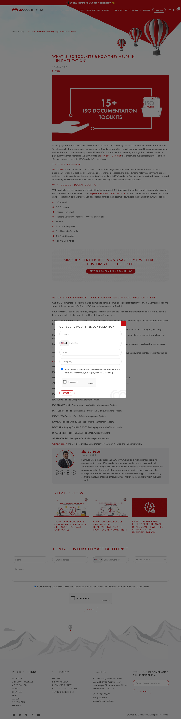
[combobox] (65, 343)
